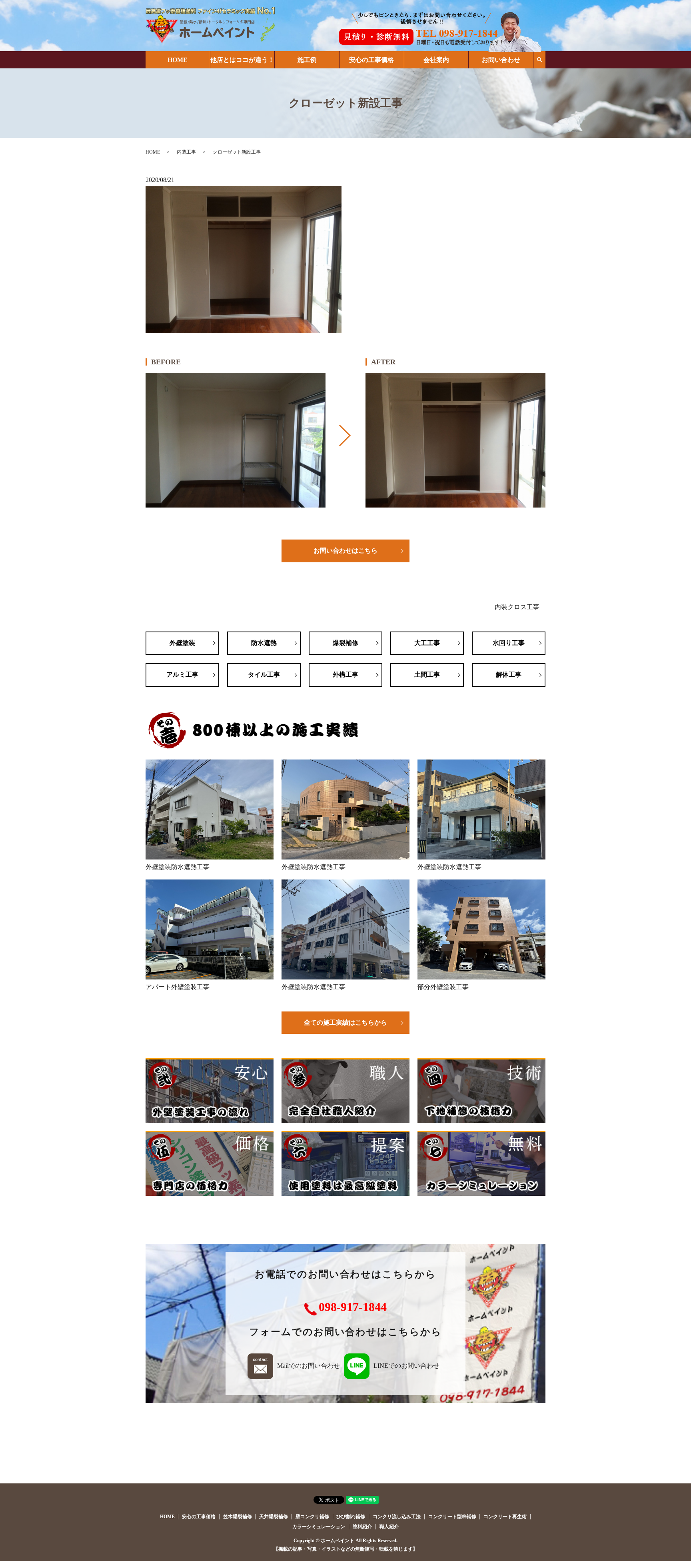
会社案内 (436, 59)
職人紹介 (389, 1526)
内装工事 (186, 152)
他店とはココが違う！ (242, 59)
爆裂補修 (345, 643)
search (539, 60)
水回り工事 (509, 643)
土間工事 (427, 674)
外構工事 (345, 674)
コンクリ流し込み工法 (397, 1516)
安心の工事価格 (371, 59)
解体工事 (508, 674)
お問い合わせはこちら (345, 550)
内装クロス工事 (517, 607)
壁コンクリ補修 (312, 1516)
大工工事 (427, 643)
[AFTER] (455, 440)
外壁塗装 (182, 643)
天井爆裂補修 (273, 1516)
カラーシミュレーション (318, 1526)
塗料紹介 (362, 1526)
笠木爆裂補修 (237, 1516)
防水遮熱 (264, 643)
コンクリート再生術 (505, 1516)
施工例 (307, 59)
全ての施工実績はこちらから (345, 1022)
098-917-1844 (353, 1306)
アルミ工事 (182, 674)
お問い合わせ (501, 59)
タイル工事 (264, 674)
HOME (178, 59)
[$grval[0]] (236, 440)
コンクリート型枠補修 (452, 1516)
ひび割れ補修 (350, 1516)
